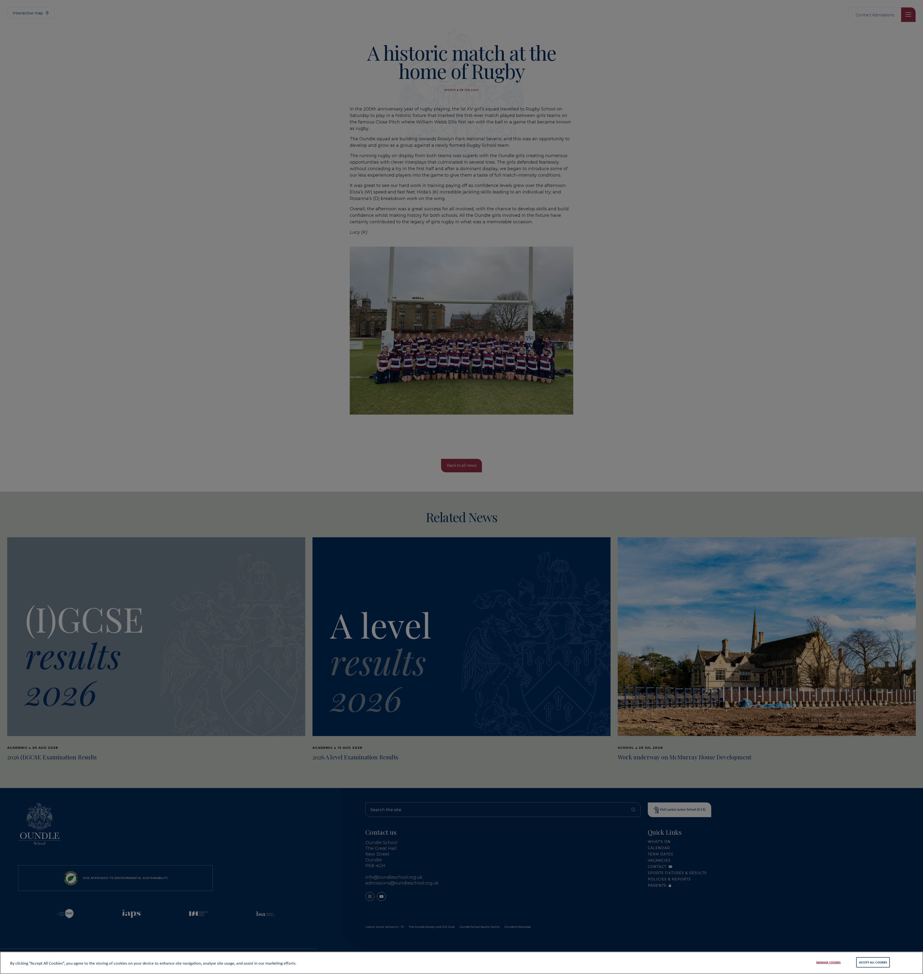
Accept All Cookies (873, 962)
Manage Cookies (828, 962)
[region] (461, 963)
